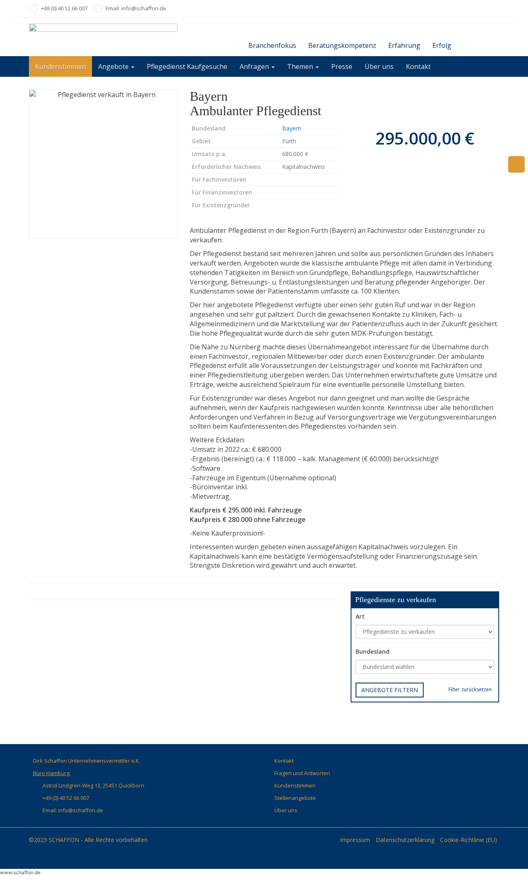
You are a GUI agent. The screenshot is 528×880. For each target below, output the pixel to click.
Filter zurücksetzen (470, 689)
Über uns (379, 66)
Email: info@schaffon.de (136, 8)
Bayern (291, 128)
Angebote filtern (389, 690)
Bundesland (372, 651)
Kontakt (418, 66)
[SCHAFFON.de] (103, 37)
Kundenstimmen (60, 66)
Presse (341, 66)
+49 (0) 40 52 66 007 (64, 8)
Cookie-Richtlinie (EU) (468, 840)
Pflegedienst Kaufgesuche (187, 66)
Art (360, 616)
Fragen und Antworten (302, 773)
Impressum (355, 840)
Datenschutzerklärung (405, 840)
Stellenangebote (295, 798)
